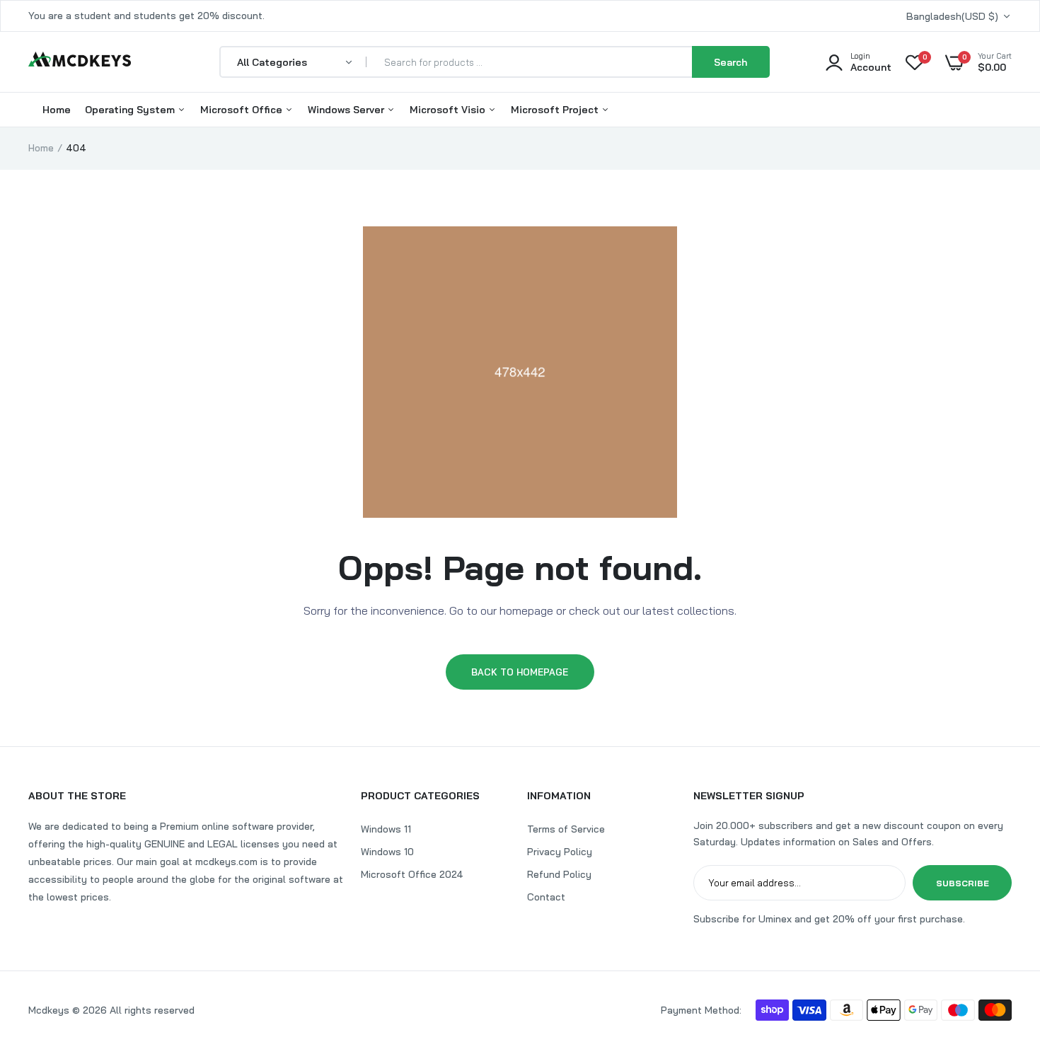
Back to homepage (519, 672)
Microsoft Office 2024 (412, 874)
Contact (546, 897)
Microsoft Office (242, 109)
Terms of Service (566, 829)
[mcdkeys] (79, 61)
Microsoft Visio (449, 109)
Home (56, 109)
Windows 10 (387, 851)
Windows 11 (386, 829)
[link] (1001, 946)
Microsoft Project (556, 109)
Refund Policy (559, 874)
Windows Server (347, 109)
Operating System (131, 109)
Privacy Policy (559, 851)
